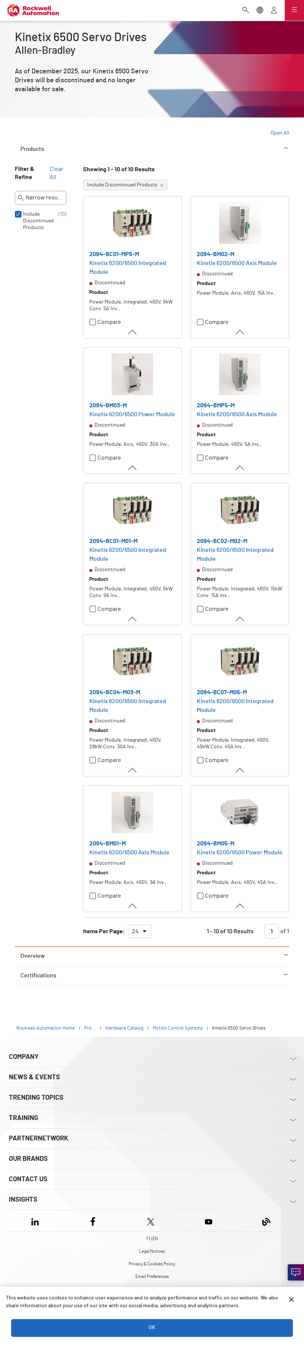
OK (152, 1327)
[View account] (274, 11)
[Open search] (245, 11)
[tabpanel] (152, 555)
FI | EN (152, 1238)
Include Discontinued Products (38, 221)
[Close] (291, 1299)
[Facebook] (93, 1221)
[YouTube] (209, 1221)
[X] (151, 1221)
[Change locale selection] (260, 11)
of (284, 931)
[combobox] (140, 931)
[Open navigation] (294, 10)
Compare (109, 322)
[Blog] (266, 1221)
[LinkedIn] (36, 1221)
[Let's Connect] (296, 1272)
